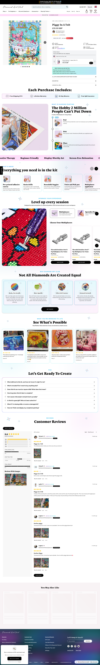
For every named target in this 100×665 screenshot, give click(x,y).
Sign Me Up (88, 641)
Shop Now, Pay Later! (50, 647)
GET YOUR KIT (50, 309)
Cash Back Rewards (49, 642)
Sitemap (47, 662)
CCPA (41, 662)
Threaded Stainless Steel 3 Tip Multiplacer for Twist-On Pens (59, 252)
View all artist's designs (60, 32)
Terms (30, 662)
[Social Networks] (68, 646)
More (77, 11)
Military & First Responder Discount (53, 645)
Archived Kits (55, 662)
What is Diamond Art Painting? (9, 642)
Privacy (36, 662)
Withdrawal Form (28, 653)
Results (68, 11)
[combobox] (50, 7)
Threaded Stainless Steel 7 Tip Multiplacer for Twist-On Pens (80, 252)
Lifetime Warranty (29, 645)
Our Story (4, 639)
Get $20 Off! (83, 7)
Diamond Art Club (67, 662)
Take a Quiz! (78, 650)
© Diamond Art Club (54, 255)
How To (73, 11)
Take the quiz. (94, 662)
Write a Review (9, 429)
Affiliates (47, 650)
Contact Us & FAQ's (29, 639)
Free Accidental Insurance (31, 642)
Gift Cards (47, 639)
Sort (86, 432)
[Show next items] (96, 168)
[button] (45, 42)
